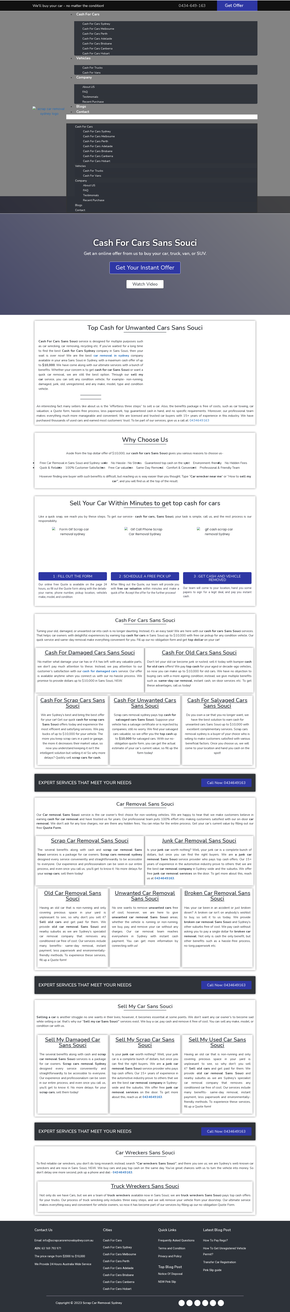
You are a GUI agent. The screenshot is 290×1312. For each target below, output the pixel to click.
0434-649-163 (192, 5)
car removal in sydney (111, 355)
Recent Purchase (93, 102)
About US (88, 87)
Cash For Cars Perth (95, 34)
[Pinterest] (213, 1303)
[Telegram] (205, 1303)
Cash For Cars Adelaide (97, 39)
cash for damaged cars (99, 671)
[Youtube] (197, 1303)
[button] (161, 117)
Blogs (81, 106)
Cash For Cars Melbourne (98, 29)
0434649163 (199, 420)
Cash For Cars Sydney (96, 24)
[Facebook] (182, 1303)
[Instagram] (221, 1303)
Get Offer (234, 6)
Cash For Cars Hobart (95, 53)
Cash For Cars (87, 14)
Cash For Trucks (92, 68)
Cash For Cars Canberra (97, 48)
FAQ (85, 92)
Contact (82, 111)
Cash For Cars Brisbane (97, 43)
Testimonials (90, 97)
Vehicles (83, 58)
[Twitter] (189, 1303)
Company (84, 77)
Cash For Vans (91, 73)
